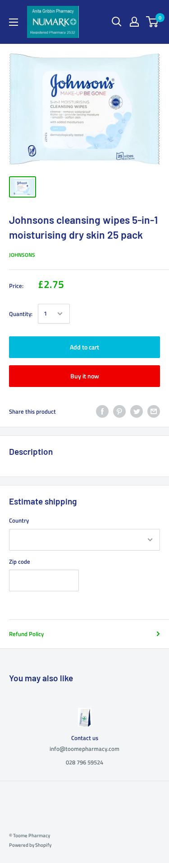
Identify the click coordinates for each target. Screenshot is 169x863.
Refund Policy (26, 633)
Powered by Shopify (30, 845)
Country (19, 520)
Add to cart (84, 347)
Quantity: (20, 313)
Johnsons (22, 254)
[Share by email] (153, 411)
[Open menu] (13, 22)
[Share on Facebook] (102, 411)
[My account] (134, 22)
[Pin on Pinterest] (119, 411)
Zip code (19, 561)
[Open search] (117, 22)
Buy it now (84, 376)
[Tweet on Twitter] (136, 411)
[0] (152, 21)
